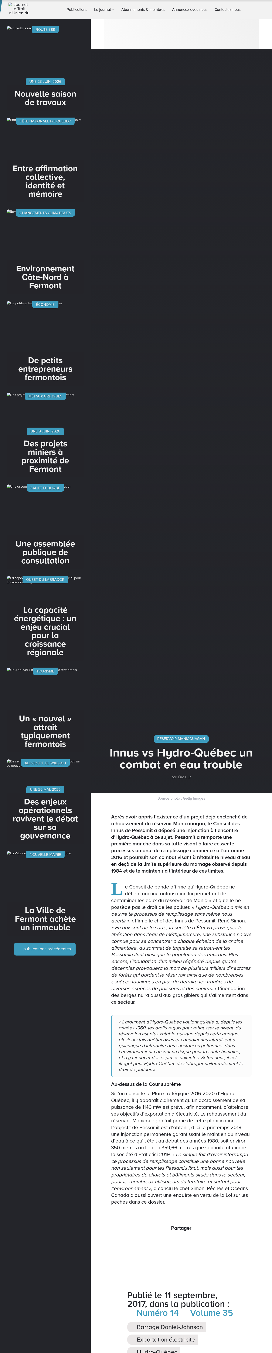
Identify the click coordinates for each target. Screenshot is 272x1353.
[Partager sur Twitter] (175, 1241)
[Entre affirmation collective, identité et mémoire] (45, 160)
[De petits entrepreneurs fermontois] (45, 343)
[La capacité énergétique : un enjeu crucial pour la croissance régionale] (45, 618)
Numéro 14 (156, 1313)
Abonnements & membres (143, 9)
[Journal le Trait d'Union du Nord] (22, 9)
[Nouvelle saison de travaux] (45, 68)
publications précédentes (46, 949)
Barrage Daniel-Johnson (169, 1327)
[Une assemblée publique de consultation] (45, 526)
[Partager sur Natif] (198, 1241)
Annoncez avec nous (189, 9)
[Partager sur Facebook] (164, 1241)
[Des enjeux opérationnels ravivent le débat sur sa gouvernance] (45, 801)
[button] (267, 9)
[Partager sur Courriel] (187, 1241)
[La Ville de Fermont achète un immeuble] (45, 893)
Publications (77, 9)
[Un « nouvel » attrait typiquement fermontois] (45, 710)
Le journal (103, 9)
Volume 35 (210, 1313)
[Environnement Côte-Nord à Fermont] (45, 251)
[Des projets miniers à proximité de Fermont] (45, 435)
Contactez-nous (227, 9)
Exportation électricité (165, 1339)
